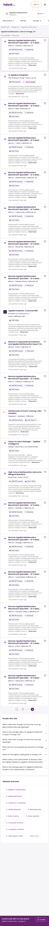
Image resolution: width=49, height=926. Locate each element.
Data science (13, 816)
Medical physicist (15, 796)
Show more (32, 65)
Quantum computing (17, 803)
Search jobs (5, 27)
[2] (32, 709)
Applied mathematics (17, 789)
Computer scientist (16, 829)
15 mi (39, 14)
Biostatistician (35, 809)
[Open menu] (45, 4)
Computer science (15, 823)
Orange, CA (15, 27)
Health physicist (14, 809)
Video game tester (15, 836)
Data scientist (33, 816)
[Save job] (45, 40)
